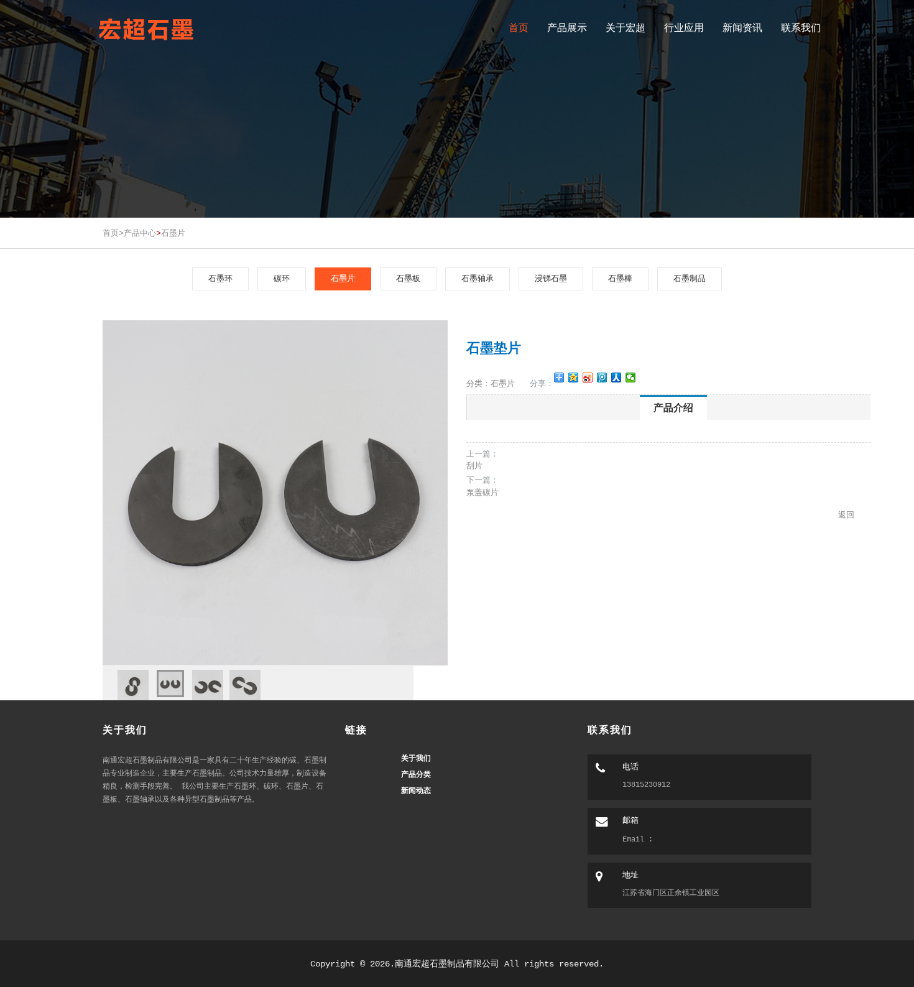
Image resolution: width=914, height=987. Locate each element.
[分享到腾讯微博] (602, 377)
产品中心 (140, 233)
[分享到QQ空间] (573, 377)
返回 (846, 514)
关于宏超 (625, 27)
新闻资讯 (742, 27)
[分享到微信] (630, 377)
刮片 (474, 465)
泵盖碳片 (482, 492)
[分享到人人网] (616, 377)
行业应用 (684, 27)
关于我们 (416, 758)
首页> (113, 233)
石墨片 (173, 233)
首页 (519, 27)
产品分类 (416, 774)
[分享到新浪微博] (588, 377)
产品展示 (567, 27)
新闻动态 (416, 790)
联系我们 (801, 27)
